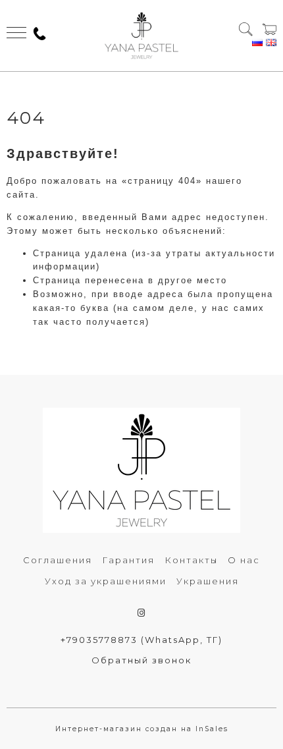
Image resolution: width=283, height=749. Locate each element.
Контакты (191, 560)
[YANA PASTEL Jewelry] (141, 35)
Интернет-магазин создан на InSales (141, 729)
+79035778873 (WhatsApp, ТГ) (141, 639)
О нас (244, 560)
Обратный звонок (141, 660)
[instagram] (142, 612)
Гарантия (128, 560)
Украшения (207, 581)
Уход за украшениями (106, 581)
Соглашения (57, 560)
